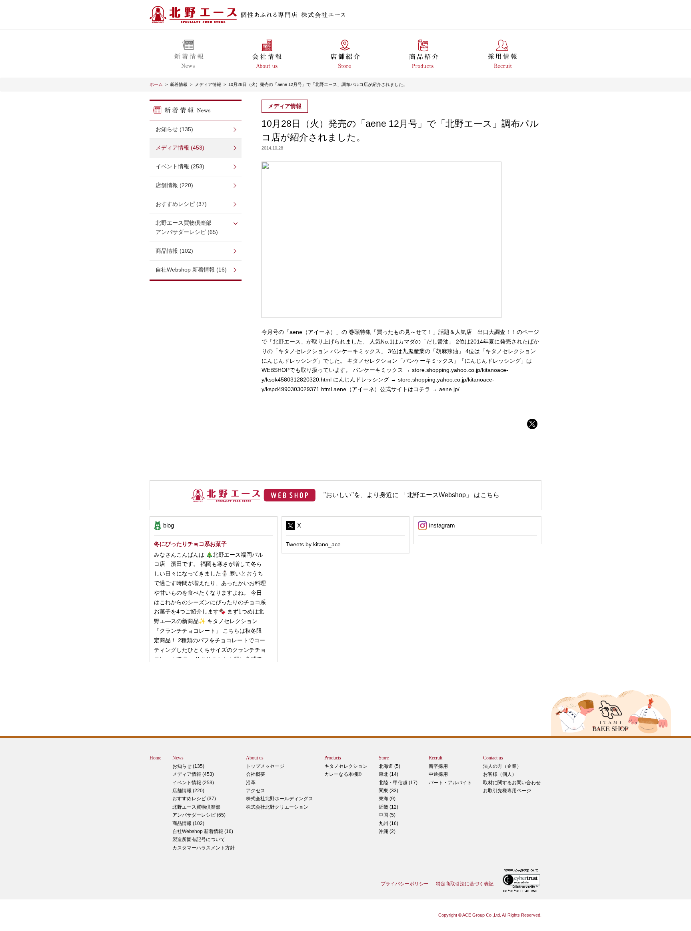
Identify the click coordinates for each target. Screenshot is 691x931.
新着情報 (179, 84)
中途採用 (438, 774)
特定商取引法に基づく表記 (464, 884)
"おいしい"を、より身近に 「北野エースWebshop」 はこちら (411, 494)
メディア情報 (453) (180, 147)
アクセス (255, 790)
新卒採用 (438, 766)
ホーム (156, 84)
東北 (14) (388, 774)
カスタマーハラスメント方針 (203, 848)
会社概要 (255, 774)
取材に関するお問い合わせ (512, 782)
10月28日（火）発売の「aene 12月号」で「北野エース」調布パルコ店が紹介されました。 (317, 84)
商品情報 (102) (174, 251)
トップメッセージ (265, 766)
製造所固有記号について (198, 839)
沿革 (251, 782)
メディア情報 (208, 84)
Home (155, 758)
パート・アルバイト (450, 782)
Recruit (435, 758)
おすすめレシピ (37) (181, 204)
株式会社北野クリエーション (277, 807)
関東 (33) (388, 790)
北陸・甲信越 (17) (398, 782)
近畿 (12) (388, 807)
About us (255, 758)
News (178, 758)
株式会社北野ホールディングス (279, 798)
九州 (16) (388, 823)
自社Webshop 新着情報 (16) (191, 269)
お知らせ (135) (174, 129)
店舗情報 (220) (174, 185)
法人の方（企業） (502, 766)
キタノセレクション (345, 766)
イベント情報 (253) (180, 166)
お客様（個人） (500, 774)
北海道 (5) (389, 766)
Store (384, 758)
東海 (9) (387, 798)
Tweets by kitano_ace (313, 544)
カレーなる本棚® (342, 774)
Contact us (493, 758)
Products (332, 758)
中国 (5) (387, 815)
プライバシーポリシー (405, 884)
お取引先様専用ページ (507, 790)
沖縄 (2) (387, 831)
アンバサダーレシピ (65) (187, 228)
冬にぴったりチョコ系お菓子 (190, 544)
